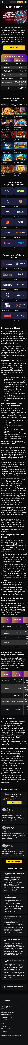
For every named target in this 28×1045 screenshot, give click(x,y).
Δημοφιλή (3, 104)
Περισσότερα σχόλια (14, 861)
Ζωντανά (11, 104)
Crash (18, 104)
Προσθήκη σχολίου (14, 802)
